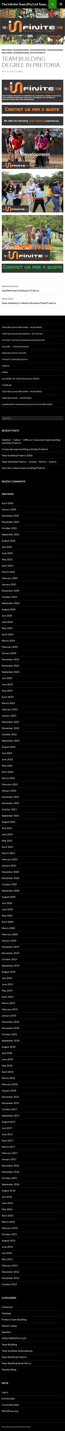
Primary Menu (61, 4)
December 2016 (10, 1165)
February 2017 (10, 1153)
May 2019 (7, 990)
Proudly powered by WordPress (16, 1426)
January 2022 (9, 790)
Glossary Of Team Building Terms (20, 378)
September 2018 (10, 1040)
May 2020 (7, 915)
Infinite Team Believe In (15, 359)
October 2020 (9, 884)
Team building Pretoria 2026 (17, 455)
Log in (5, 1392)
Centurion (7, 1307)
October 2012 (9, 1284)
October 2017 (9, 1109)
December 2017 (10, 1096)
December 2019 (10, 946)
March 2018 (8, 1078)
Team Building (38, 50)
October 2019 (9, 959)
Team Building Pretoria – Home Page (22, 327)
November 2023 (10, 665)
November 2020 (10, 878)
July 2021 (7, 828)
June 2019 (7, 984)
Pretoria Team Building (15, 50)
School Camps (9, 1325)
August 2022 (8, 746)
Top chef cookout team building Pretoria (23, 467)
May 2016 (7, 1209)
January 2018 (9, 1090)
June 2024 (7, 621)
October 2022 (9, 734)
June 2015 (7, 1246)
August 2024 (8, 609)
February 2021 (10, 859)
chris (19, 71)
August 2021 (8, 821)
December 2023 (10, 659)
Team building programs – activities (22, 333)
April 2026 (7, 503)
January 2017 (9, 1159)
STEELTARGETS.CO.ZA (14, 1338)
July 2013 (7, 1253)
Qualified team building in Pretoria (20, 288)
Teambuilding (9, 1369)
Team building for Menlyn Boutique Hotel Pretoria (29, 301)
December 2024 (10, 590)
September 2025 (10, 534)
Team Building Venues (14, 353)
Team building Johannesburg (17, 1350)
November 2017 (10, 1103)
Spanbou (6, 1331)
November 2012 (10, 1278)
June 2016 (7, 1203)
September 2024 (10, 603)
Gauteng (6, 1313)
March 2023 (8, 703)
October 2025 (9, 528)
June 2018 (7, 1059)
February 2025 (10, 578)
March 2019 (8, 1003)
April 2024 (7, 634)
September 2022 (10, 740)
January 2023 (9, 715)
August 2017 (8, 1121)
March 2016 (8, 1221)
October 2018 (9, 1034)
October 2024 (9, 596)
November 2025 (10, 521)
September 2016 (10, 1184)
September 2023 (10, 671)
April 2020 (7, 921)
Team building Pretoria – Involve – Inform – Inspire (29, 461)
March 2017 (8, 1146)
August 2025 (8, 540)
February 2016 (10, 1228)
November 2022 (10, 728)
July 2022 (7, 753)
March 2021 (8, 853)
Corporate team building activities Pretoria (27, 404)
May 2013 (7, 1259)
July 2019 (7, 978)
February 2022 (10, 784)
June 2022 (7, 759)
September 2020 (10, 890)
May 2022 (7, 765)
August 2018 (8, 1046)
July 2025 (7, 546)
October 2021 (9, 809)
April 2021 (7, 846)
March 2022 (8, 778)
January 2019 (9, 1015)
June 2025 (7, 553)
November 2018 (10, 1028)
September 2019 (10, 965)
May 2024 (7, 628)
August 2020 (8, 896)
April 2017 (7, 1140)
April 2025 (7, 565)
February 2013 (10, 1265)
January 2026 (9, 509)
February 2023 (10, 709)
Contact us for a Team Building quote (23, 340)
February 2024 (10, 646)
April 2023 (7, 696)
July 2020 (7, 903)
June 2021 (7, 834)
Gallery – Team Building (15, 346)
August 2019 (8, 971)
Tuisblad (7, 385)
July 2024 (7, 615)
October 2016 (9, 1178)
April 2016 (7, 1215)
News (5, 372)
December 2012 (10, 1271)
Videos (5, 366)
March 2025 (8, 571)
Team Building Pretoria (14, 1356)
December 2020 (10, 871)
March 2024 (8, 640)
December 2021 (10, 796)
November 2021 (10, 803)
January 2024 (9, 653)
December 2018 (10, 1021)
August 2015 (8, 1240)
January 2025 (9, 584)
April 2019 (7, 996)
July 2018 (7, 1053)
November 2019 (10, 953)
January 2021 (9, 865)
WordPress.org (10, 1410)
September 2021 (10, 815)
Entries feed (8, 1398)
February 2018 (10, 1084)
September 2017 (10, 1115)
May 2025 (7, 559)
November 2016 (10, 1171)
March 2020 (8, 928)
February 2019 (10, 1009)
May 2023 (7, 690)
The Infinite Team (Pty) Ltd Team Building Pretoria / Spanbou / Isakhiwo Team (25, 4)
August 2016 (8, 1190)
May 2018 (7, 1065)
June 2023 (7, 684)
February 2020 (10, 934)
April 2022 (7, 771)
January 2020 (9, 940)
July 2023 (7, 678)
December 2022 (10, 721)
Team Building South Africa (29, 52)
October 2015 (9, 1234)
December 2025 (10, 515)
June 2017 (7, 1134)
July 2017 (7, 1128)
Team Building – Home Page (17, 398)
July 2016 (7, 1196)
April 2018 (7, 1071)
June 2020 (7, 909)
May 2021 (7, 840)
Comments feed (10, 1404)
